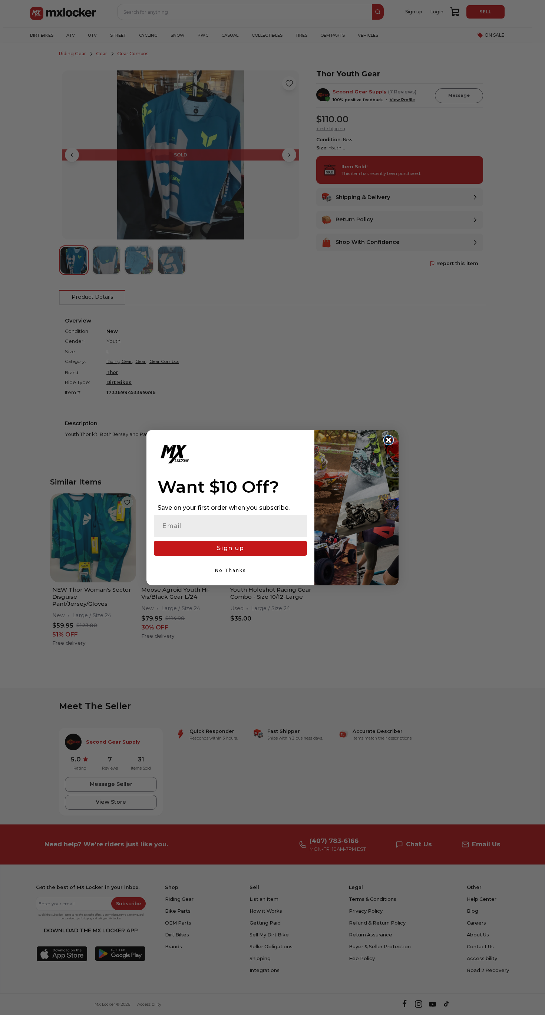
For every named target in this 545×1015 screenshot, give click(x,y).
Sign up (230, 548)
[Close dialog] (388, 440)
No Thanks (230, 570)
